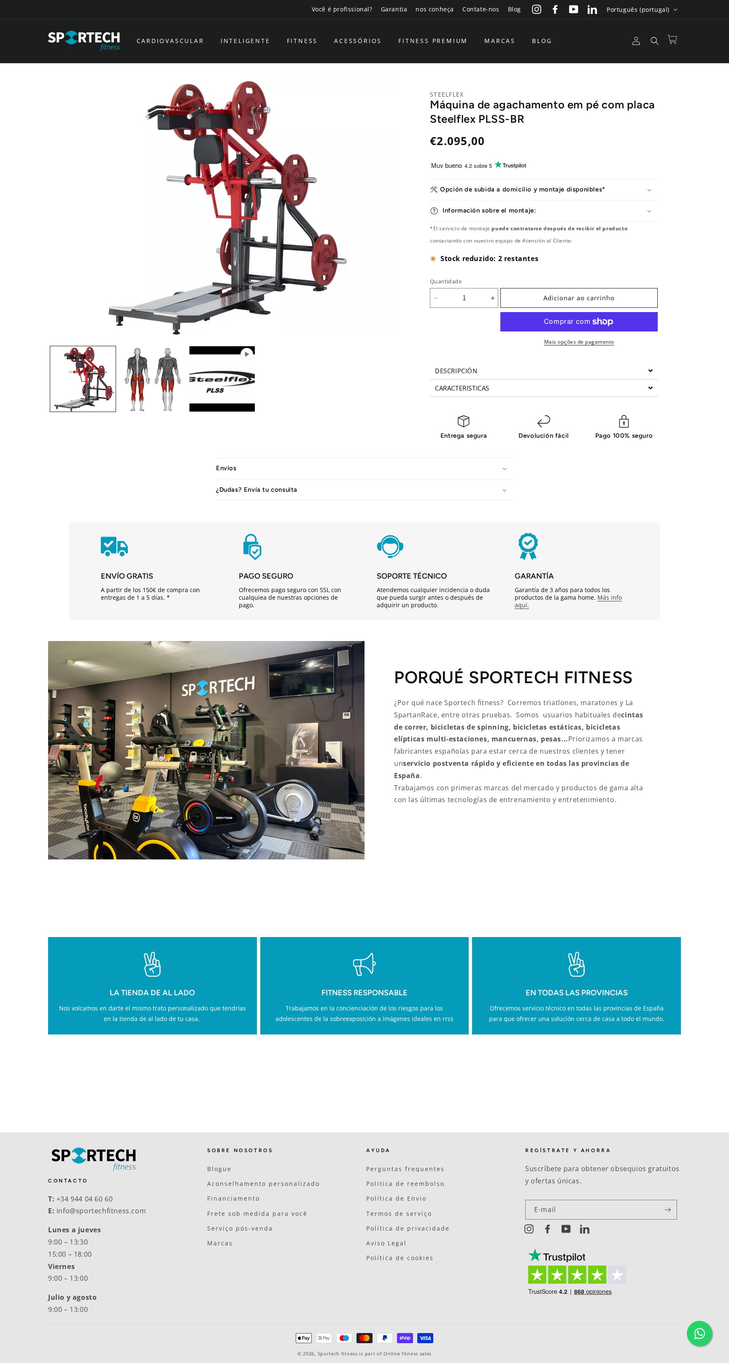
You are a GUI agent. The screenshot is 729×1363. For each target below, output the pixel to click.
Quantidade (446, 281)
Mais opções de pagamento (579, 341)
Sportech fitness (338, 1353)
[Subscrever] (667, 1210)
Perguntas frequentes (405, 1169)
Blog (514, 9)
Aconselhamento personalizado (263, 1184)
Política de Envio (396, 1198)
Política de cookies (400, 1258)
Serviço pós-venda (240, 1228)
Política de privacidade (408, 1228)
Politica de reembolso (405, 1184)
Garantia (394, 9)
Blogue (219, 1169)
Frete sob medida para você (257, 1213)
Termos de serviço (399, 1213)
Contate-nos (481, 9)
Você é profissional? (342, 9)
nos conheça (435, 9)
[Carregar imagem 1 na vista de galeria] (83, 379)
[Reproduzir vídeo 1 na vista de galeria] (222, 379)
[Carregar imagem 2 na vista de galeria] (152, 379)
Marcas (220, 1243)
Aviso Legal (386, 1243)
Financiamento (233, 1198)
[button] (174, 41)
